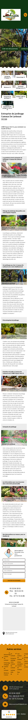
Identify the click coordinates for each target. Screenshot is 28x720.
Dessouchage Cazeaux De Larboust (5, 657)
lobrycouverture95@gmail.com (18, 704)
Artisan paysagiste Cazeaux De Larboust (18, 666)
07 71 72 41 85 (19, 596)
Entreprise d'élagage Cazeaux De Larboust (5, 666)
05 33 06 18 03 (15, 589)
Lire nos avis (9, 716)
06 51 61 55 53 (19, 592)
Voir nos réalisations (10, 49)
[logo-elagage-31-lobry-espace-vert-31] (11, 15)
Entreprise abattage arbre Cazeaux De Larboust (12, 663)
